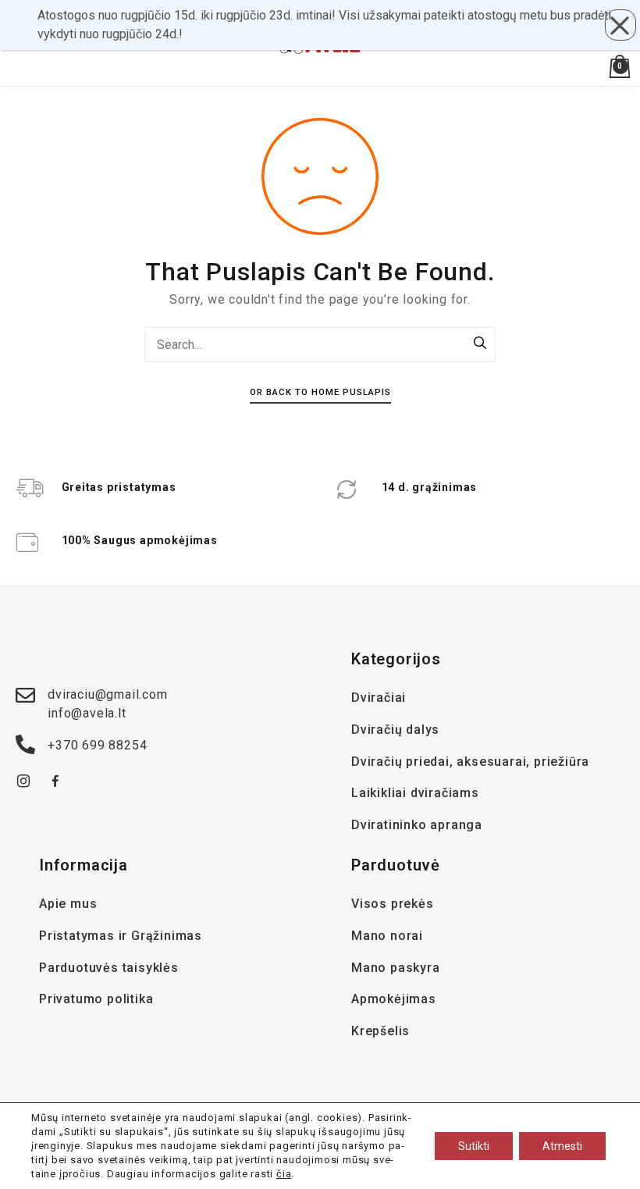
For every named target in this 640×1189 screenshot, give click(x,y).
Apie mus (68, 903)
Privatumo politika (96, 998)
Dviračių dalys (395, 729)
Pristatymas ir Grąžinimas (120, 935)
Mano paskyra (395, 967)
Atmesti (562, 1146)
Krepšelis (380, 1030)
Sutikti (473, 1146)
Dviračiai (378, 697)
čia (283, 1174)
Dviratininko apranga (416, 824)
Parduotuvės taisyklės (109, 967)
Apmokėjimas (393, 998)
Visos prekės (392, 903)
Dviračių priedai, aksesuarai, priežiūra (470, 761)
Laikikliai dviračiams (415, 792)
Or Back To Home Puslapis (320, 391)
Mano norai (387, 935)
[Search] (480, 344)
